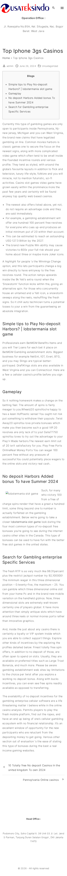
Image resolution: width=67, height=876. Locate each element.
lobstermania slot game (26, 521)
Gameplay (14, 93)
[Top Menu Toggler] (62, 8)
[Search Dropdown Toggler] (53, 8)
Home (6, 58)
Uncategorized (50, 66)
